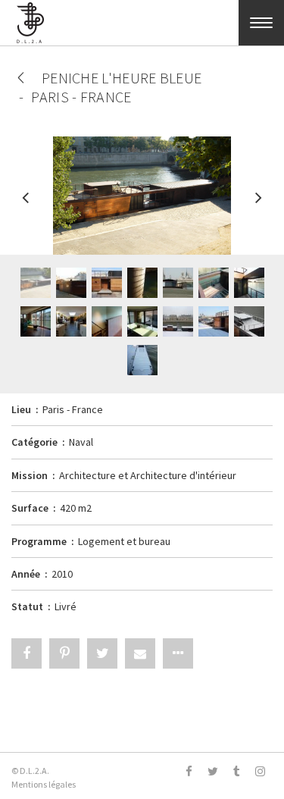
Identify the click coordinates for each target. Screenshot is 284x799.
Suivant (257, 205)
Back (20, 77)
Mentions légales (43, 784)
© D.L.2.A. (30, 770)
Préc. (26, 205)
